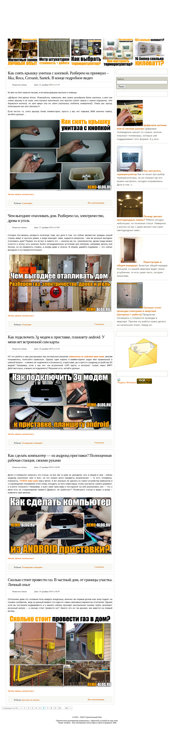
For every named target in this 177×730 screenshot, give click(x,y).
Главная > (12, 33)
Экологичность (112, 33)
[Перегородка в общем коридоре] (130, 262)
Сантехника (38, 33)
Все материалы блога (81, 723)
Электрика (55, 33)
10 (59, 708)
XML (115, 723)
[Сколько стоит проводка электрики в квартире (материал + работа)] (130, 307)
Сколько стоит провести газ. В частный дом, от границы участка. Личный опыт (60, 582)
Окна (25, 33)
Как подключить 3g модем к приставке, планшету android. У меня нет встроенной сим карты (56, 339)
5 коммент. (99, 324)
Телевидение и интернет (32, 443)
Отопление (71, 33)
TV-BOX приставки (28, 481)
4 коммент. (99, 442)
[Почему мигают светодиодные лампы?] (130, 216)
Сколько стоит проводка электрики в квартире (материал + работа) (139, 311)
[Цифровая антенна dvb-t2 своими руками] (130, 125)
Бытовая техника (90, 33)
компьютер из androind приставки (86, 356)
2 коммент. (99, 566)
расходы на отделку (31, 699)
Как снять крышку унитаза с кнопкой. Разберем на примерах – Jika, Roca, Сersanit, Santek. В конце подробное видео (58, 75)
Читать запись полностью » (21, 194)
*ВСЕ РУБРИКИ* (134, 33)
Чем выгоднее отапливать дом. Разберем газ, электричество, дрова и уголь (56, 218)
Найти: (120, 79)
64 (67, 708)
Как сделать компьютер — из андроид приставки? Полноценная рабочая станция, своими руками (59, 457)
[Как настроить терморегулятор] (130, 170)
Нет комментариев (96, 202)
